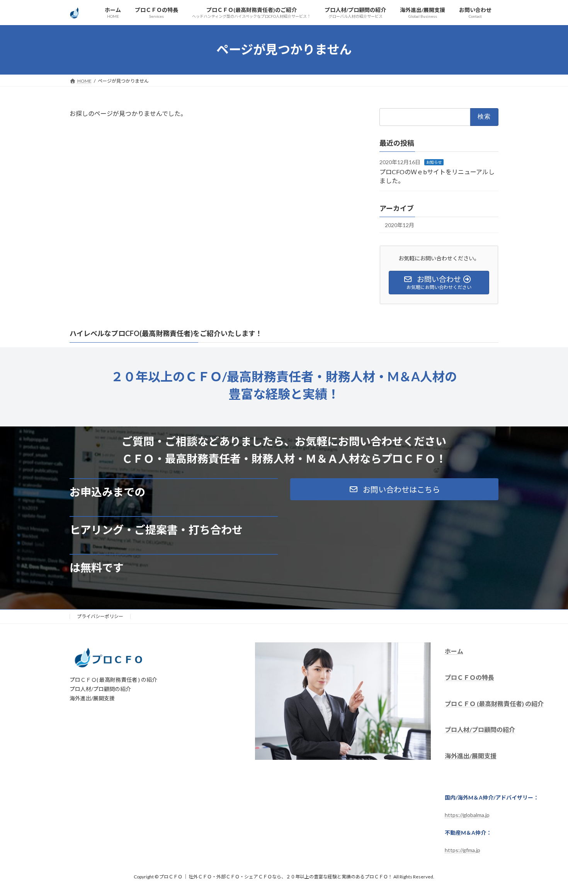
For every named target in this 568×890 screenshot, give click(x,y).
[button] (394, 489)
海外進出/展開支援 (471, 755)
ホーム (454, 651)
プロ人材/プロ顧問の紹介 (480, 729)
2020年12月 (399, 225)
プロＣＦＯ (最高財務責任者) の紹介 (494, 703)
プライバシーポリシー (100, 616)
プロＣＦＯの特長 (469, 677)
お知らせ (434, 162)
